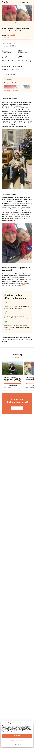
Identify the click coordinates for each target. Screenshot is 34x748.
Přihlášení (23, 2)
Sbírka (4, 61)
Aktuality (11, 61)
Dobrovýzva (29, 61)
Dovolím (17, 735)
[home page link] (5, 2)
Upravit (16, 744)
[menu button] (31, 2)
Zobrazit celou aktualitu (11, 90)
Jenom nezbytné (17, 740)
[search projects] (28, 2)
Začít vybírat (17, 408)
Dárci (20, 61)
